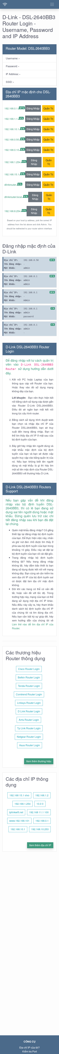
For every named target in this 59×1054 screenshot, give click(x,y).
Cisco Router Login (29, 669)
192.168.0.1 (11, 108)
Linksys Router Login (29, 703)
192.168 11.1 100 (39, 812)
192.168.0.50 (11, 139)
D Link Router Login (29, 711)
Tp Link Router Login (29, 728)
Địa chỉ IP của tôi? (29, 1047)
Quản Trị (48, 108)
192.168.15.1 (11, 174)
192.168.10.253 (40, 829)
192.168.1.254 (12, 162)
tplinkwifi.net (16, 812)
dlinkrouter (10, 184)
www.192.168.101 (19, 820)
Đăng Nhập (33, 108)
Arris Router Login (29, 720)
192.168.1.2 (41, 795)
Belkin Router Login (29, 677)
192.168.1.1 (11, 119)
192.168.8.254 (12, 211)
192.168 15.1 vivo (19, 795)
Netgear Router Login (29, 737)
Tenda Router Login (29, 686)
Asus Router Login (29, 745)
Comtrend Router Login (29, 694)
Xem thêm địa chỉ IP (40, 845)
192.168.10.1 (11, 129)
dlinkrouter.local (13, 197)
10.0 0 (40, 804)
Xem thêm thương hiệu (38, 761)
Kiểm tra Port (29, 1051)
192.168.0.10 (11, 150)
